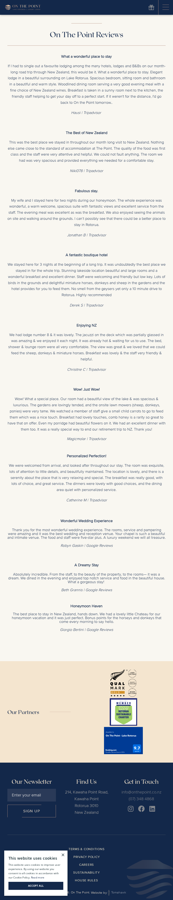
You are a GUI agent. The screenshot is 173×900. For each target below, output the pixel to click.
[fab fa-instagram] (131, 809)
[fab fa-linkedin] (152, 809)
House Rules (86, 880)
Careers (86, 865)
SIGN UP (31, 811)
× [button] (62, 855)
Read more (38, 877)
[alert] (36, 873)
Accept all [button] (36, 886)
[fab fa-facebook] (141, 809)
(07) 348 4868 (141, 799)
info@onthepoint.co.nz (141, 792)
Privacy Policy (86, 857)
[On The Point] (23, 7)
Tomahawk (118, 893)
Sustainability (86, 872)
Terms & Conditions (87, 849)
